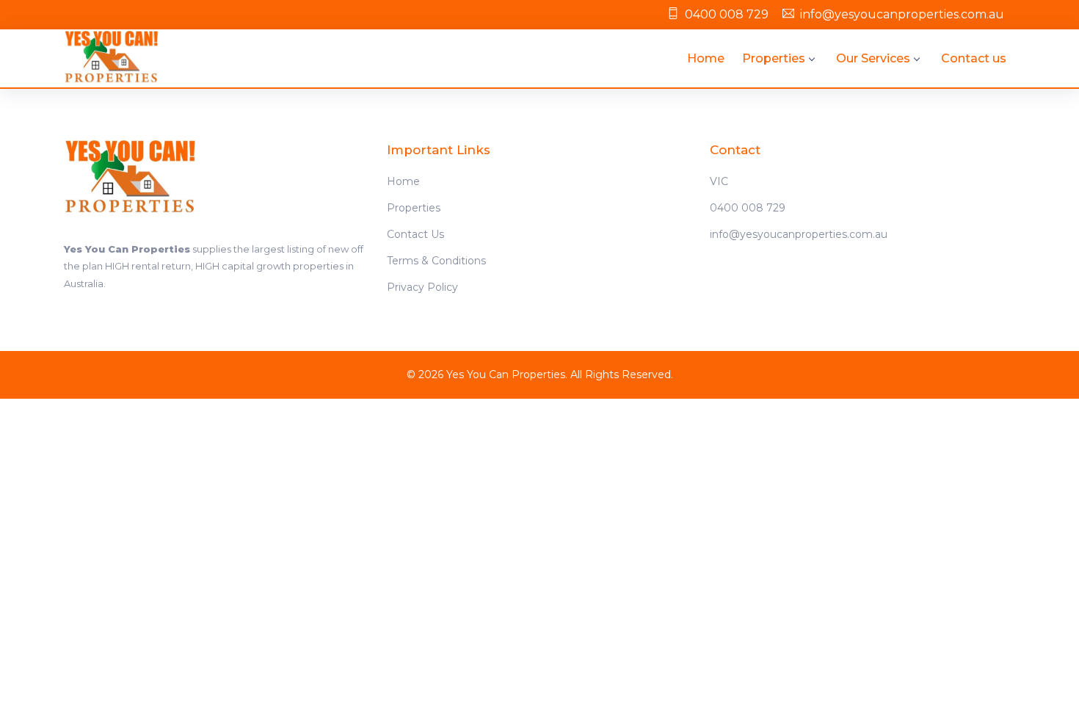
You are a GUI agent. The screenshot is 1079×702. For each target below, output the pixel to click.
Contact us (973, 58)
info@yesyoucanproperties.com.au (902, 14)
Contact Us (415, 234)
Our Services (873, 58)
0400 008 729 (727, 14)
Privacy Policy (422, 287)
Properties (773, 58)
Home (705, 58)
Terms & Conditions (436, 260)
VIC (719, 181)
